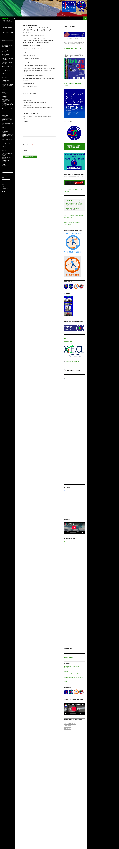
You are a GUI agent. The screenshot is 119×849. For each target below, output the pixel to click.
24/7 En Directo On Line (69, 338)
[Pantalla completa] (83, 532)
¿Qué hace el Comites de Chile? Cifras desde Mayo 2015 (35, 101)
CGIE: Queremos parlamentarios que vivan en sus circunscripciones (37, 106)
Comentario (26, 121)
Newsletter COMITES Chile (71, 723)
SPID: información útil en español (26, 18)
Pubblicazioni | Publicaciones (52, 18)
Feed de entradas (5, 188)
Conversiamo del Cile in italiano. (73, 361)
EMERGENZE (4, 29)
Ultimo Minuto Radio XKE (73, 370)
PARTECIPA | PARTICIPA (39, 18)
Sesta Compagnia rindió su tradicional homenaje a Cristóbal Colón (7, 125)
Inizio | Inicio (14, 18)
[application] (74, 528)
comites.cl (5, 18)
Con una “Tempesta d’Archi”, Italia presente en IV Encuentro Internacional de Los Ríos (7, 130)
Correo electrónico (28, 144)
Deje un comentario (39, 35)
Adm (32, 35)
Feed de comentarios (6, 190)
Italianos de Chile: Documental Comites (69, 18)
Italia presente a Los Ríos (6, 157)
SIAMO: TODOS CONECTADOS (7, 32)
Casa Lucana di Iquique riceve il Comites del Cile (74, 677)
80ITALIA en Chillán (5, 160)
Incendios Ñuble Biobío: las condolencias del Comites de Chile (7, 119)
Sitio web (25, 150)
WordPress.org (5, 191)
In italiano (34, 25)
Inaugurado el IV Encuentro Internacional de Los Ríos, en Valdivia (7, 135)
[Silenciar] (80, 532)
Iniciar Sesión (4, 186)
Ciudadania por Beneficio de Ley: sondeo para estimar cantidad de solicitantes (7, 104)
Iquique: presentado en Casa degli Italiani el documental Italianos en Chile (74, 674)
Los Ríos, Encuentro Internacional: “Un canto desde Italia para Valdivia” (7, 153)
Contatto (81, 18)
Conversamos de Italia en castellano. (73, 364)
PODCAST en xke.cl (68, 341)
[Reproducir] (65, 532)
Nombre (25, 139)
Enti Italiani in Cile (27, 25)
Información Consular (7, 27)
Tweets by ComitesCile (68, 657)
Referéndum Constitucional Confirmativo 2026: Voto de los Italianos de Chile (7, 114)
